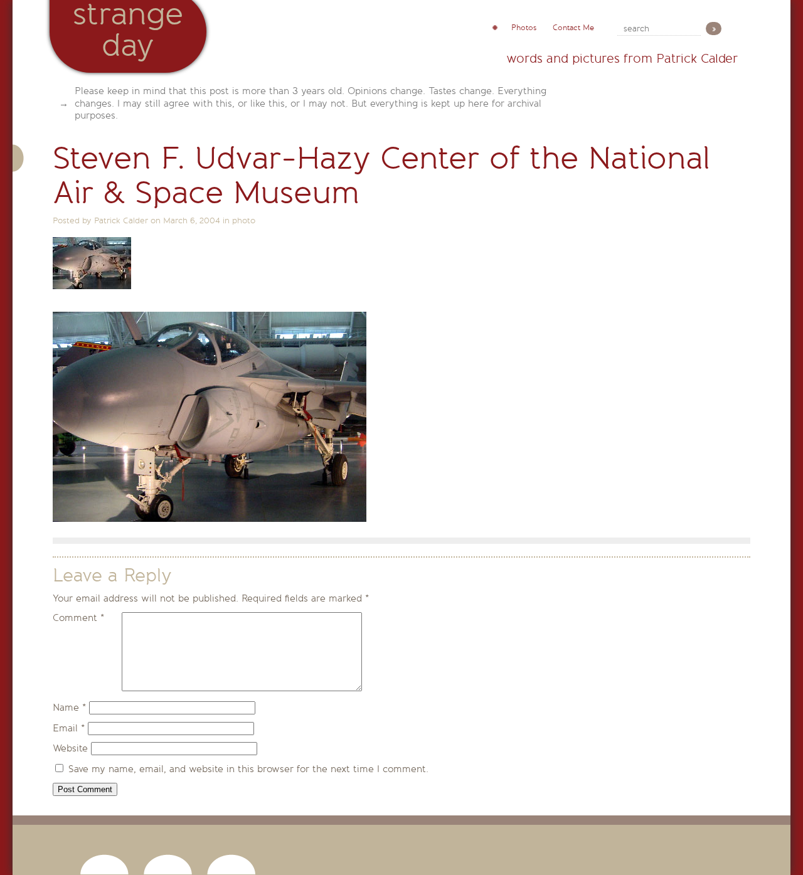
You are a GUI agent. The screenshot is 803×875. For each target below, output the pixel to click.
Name (69, 707)
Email (69, 728)
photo (243, 220)
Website (70, 748)
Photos (523, 27)
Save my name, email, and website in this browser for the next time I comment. (248, 769)
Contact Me (573, 27)
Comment (78, 617)
